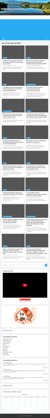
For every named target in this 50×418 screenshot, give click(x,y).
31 (18, 408)
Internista (5, 349)
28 (44, 405)
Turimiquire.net (14, 65)
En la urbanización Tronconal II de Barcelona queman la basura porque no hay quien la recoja (36, 167)
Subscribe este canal (25, 299)
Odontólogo (5, 353)
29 (5, 408)
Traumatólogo (6, 354)
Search (46, 265)
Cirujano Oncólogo (7, 341)
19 (31, 403)
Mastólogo (5, 350)
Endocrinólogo (6, 343)
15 (5, 403)
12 (31, 401)
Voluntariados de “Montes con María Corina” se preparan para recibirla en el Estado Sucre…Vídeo (13, 167)
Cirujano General (6, 340)
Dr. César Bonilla (6, 376)
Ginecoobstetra (6, 346)
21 (44, 403)
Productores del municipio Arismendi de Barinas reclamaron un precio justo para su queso (13, 62)
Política (28, 57)
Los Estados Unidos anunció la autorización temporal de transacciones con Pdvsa (34, 89)
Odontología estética (7, 352)
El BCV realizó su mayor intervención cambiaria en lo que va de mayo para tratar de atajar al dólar (12, 115)
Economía (29, 111)
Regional (5, 57)
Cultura (28, 137)
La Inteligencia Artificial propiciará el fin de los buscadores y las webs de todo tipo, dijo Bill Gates (13, 89)
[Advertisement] (25, 28)
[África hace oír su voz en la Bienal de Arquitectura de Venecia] (36, 132)
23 (12, 405)
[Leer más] (45, 367)
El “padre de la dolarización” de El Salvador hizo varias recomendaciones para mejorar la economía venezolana (36, 115)
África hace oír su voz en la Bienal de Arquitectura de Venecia (36, 141)
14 (44, 401)
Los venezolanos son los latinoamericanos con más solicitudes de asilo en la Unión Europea (36, 194)
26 (31, 405)
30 (12, 408)
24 (18, 405)
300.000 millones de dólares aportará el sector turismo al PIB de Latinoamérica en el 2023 (13, 221)
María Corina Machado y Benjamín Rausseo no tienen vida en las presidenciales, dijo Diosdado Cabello (36, 62)
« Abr (4, 410)
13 (37, 401)
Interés (4, 84)
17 (18, 403)
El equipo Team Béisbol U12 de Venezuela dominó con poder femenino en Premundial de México (13, 142)
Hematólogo (5, 347)
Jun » (46, 410)
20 (37, 403)
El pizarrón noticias (31, 84)
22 (5, 405)
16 (12, 403)
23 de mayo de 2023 (7, 65)
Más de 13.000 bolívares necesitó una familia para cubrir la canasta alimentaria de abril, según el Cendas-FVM (13, 251)
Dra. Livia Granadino (7, 362)
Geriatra (4, 344)
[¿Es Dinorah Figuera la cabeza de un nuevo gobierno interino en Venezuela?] (13, 184)
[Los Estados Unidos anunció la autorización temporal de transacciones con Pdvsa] (36, 79)
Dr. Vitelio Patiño (6, 369)
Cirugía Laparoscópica (8, 339)
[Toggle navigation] (3, 38)
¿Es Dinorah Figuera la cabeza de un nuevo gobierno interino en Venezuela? (13, 193)
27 (37, 405)
